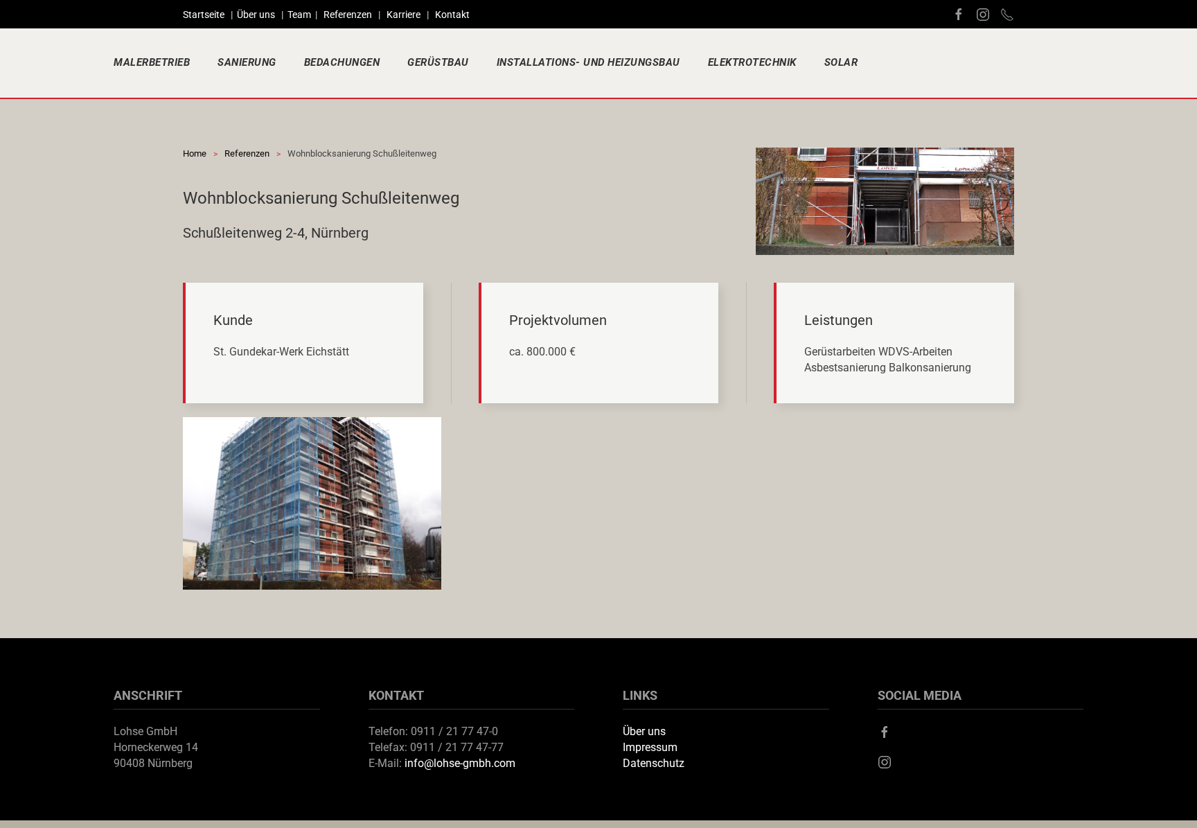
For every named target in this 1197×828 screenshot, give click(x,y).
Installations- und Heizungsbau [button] (588, 62)
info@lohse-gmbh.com (460, 763)
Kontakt (452, 14)
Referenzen (347, 14)
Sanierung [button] (247, 62)
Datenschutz (653, 763)
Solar (841, 62)
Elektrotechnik (752, 62)
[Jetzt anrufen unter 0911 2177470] (1007, 13)
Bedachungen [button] (342, 62)
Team (299, 14)
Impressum (650, 747)
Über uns (257, 14)
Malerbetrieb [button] (152, 62)
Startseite (206, 14)
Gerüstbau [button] (438, 62)
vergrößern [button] (312, 503)
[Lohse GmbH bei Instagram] (983, 13)
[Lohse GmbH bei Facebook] (959, 13)
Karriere (403, 14)
